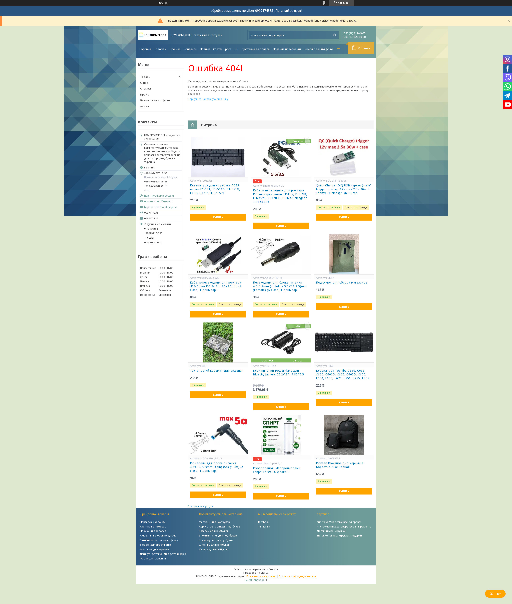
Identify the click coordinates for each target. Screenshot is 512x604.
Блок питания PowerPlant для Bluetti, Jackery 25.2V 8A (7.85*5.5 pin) (278, 374)
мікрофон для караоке (154, 549)
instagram (264, 526)
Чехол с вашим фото (319, 49)
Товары (145, 77)
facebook (263, 522)
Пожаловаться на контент (261, 576)
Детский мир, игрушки (331, 531)
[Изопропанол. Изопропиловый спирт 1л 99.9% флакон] (281, 435)
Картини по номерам (153, 526)
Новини (205, 49)
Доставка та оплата (256, 49)
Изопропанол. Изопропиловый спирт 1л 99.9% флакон (276, 470)
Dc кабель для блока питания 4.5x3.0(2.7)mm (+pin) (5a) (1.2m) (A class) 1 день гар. (216, 467)
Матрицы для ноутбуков (214, 522)
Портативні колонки (152, 522)
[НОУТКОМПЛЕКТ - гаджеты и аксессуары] (153, 35)
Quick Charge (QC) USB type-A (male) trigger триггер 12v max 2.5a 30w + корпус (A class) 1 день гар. (343, 189)
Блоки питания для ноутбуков (218, 535)
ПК (236, 49)
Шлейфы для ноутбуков (214, 544)
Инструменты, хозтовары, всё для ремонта (344, 526)
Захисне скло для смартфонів (159, 540)
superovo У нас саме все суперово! (339, 522)
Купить (218, 217)
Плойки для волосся (153, 531)
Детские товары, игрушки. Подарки (339, 535)
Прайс (144, 94)
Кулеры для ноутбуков (213, 549)
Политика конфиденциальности (297, 576)
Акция (144, 106)
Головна (145, 49)
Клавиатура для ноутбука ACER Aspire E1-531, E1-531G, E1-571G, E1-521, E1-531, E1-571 (215, 189)
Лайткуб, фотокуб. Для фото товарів (163, 554)
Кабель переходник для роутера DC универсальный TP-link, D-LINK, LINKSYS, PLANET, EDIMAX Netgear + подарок (280, 196)
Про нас (175, 49)
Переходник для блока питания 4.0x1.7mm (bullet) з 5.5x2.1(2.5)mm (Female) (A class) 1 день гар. (280, 286)
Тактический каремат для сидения (217, 370)
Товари (159, 49)
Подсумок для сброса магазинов (341, 282)
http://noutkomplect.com (159, 195)
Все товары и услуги (200, 506)
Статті (217, 49)
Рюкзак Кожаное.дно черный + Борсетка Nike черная (340, 465)
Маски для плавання (153, 558)
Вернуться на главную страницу (208, 99)
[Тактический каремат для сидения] (218, 342)
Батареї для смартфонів (155, 544)
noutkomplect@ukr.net (157, 201)
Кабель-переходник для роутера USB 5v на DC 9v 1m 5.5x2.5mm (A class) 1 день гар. (215, 286)
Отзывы (145, 88)
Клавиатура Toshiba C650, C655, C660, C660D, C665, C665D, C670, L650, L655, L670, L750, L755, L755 (342, 374)
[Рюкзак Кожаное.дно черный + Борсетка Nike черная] (344, 435)
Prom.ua (274, 569)
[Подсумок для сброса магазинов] (344, 254)
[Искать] (335, 35)
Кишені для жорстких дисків (158, 535)
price (228, 49)
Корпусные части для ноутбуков (219, 526)
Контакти (190, 49)
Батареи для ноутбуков (214, 531)
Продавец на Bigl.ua (256, 572)
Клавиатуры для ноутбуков (216, 540)
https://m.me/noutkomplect (160, 207)
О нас (144, 83)
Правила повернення (287, 49)
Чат (498, 593)
